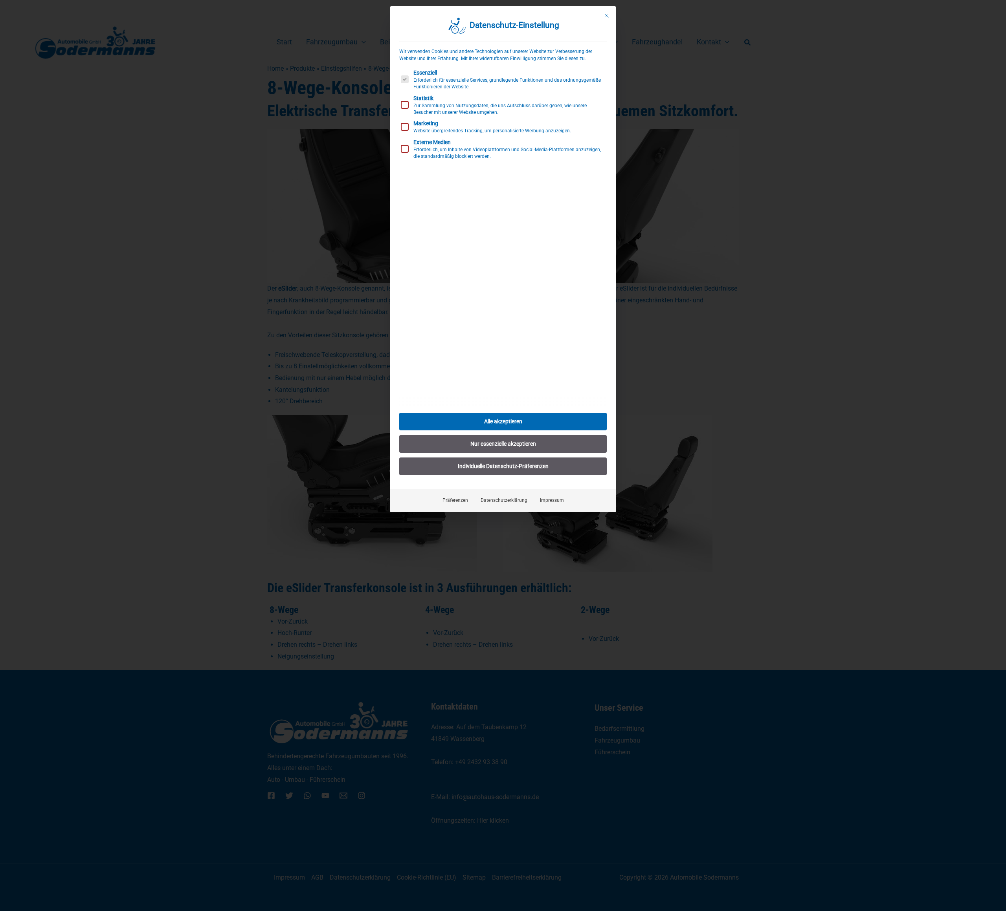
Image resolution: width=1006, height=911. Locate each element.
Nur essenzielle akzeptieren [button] (503, 444)
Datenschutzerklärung (504, 500)
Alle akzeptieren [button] (503, 421)
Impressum (552, 500)
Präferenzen (455, 500)
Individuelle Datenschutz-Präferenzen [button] (503, 466)
